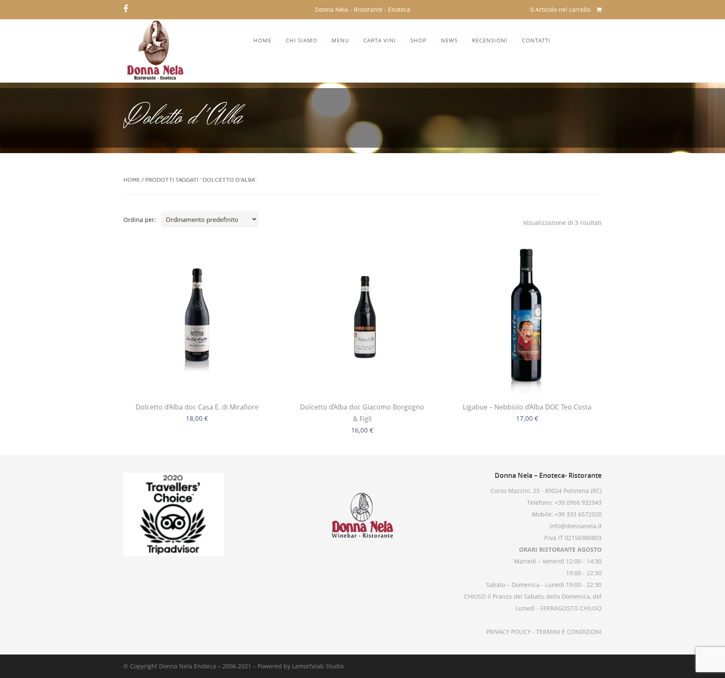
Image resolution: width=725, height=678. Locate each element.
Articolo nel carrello (561, 9)
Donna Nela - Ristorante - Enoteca (362, 9)
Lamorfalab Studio (318, 666)
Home (131, 180)
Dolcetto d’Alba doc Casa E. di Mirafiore (197, 407)
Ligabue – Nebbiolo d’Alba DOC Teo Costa (527, 407)
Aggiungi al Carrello (196, 376)
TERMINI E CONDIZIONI (568, 632)
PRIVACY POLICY (508, 632)
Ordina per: (139, 220)
